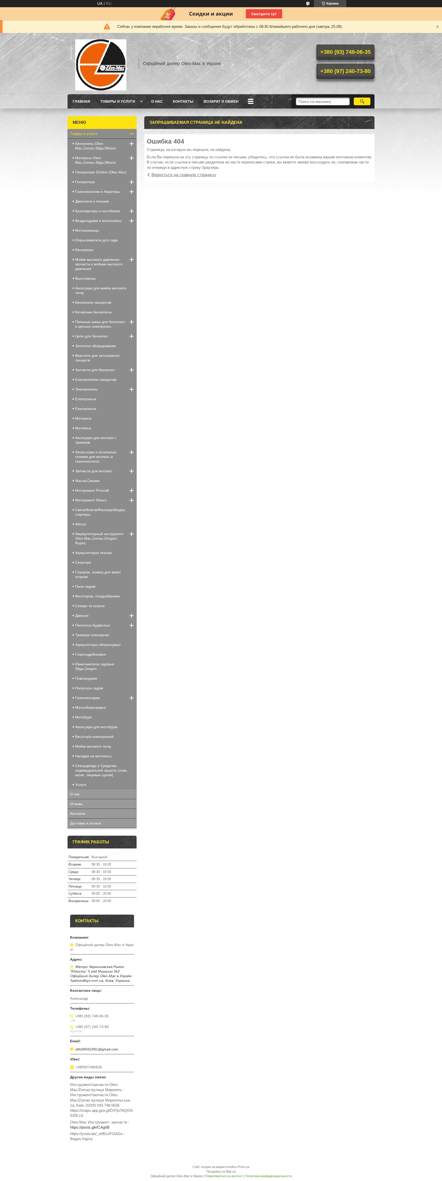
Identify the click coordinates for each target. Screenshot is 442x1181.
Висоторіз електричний (94, 737)
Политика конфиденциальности (268, 1176)
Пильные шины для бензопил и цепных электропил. (100, 324)
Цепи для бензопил (91, 336)
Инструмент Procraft (92, 490)
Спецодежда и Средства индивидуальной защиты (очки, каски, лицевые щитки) (101, 770)
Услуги (80, 785)
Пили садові (85, 586)
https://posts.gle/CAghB (89, 1127)
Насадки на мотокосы (93, 756)
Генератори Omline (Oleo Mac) (101, 172)
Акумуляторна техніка (93, 553)
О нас (157, 101)
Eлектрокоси (85, 399)
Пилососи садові (89, 688)
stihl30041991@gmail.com (96, 1049)
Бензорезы (84, 250)
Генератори (85, 182)
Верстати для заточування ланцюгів (97, 357)
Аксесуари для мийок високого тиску (101, 290)
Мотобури (83, 717)
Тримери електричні (92, 635)
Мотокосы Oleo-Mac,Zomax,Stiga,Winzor (95, 160)
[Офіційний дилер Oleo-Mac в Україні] (101, 63)
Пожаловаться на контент (224, 1176)
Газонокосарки (87, 698)
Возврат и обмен (221, 101)
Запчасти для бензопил (95, 370)
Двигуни (82, 615)
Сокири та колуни (90, 606)
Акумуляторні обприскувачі (97, 645)
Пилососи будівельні (92, 625)
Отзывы (76, 804)
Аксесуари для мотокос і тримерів (95, 440)
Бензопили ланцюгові (93, 302)
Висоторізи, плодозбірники (97, 596)
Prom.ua (243, 1167)
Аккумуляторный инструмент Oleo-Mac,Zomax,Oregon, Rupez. (99, 538)
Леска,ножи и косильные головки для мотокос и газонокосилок (95, 456)
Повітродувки (86, 678)
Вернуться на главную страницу (183, 174)
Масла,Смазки (87, 481)
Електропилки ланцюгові (95, 379)
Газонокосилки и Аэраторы (97, 192)
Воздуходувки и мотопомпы (98, 221)
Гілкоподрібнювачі (90, 654)
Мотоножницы (87, 230)
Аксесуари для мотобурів (96, 727)
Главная (81, 101)
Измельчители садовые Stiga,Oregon (94, 666)
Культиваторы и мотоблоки (97, 211)
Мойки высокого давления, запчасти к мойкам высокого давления (99, 264)
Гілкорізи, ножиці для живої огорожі (98, 574)
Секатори (83, 562)
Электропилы (86, 389)
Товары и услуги (117, 101)
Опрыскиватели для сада (96, 240)
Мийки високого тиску (93, 746)
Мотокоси (83, 418)
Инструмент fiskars (91, 500)
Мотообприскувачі (90, 707)
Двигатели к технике (92, 201)
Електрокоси (85, 409)
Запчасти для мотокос (93, 471)
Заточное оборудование (95, 346)
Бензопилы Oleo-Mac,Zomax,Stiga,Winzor (95, 145)
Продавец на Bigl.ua (221, 1171)
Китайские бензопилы (93, 312)
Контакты (183, 101)
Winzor (80, 524)
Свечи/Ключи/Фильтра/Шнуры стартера (100, 512)
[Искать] (362, 101)
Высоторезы (85, 278)
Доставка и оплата (85, 823)
